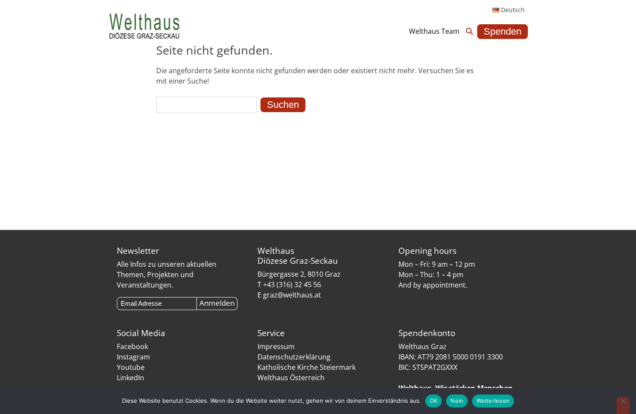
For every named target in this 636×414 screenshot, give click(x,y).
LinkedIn (130, 377)
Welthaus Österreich (290, 377)
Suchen (283, 104)
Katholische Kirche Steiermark (306, 367)
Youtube (131, 367)
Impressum (276, 346)
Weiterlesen (493, 400)
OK (434, 400)
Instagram (133, 357)
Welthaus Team (434, 31)
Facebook (132, 346)
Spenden (502, 31)
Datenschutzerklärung (294, 357)
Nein (456, 400)
